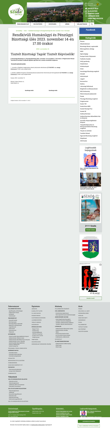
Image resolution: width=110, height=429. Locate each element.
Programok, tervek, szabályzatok (17, 348)
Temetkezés (35, 339)
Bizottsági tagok (12, 322)
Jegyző (82, 79)
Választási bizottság (13, 397)
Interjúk (82, 74)
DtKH (81, 51)
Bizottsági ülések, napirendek (89, 46)
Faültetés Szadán (85, 59)
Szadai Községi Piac (86, 109)
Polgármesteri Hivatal (14, 312)
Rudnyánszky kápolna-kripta (62, 333)
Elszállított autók (37, 311)
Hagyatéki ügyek (36, 341)
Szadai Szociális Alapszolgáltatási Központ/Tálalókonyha (17, 343)
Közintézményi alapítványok (62, 313)
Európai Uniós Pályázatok (88, 56)
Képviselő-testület (13, 320)
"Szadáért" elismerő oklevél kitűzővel (64, 324)
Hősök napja (58, 345)
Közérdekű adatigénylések (15, 356)
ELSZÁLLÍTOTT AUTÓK (37, 335)
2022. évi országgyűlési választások (18, 401)
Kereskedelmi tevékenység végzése (41, 344)
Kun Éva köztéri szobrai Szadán (63, 335)
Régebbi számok (90, 229)
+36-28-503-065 (14, 416)
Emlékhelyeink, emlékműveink (62, 337)
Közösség (52, 24)
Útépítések (83, 138)
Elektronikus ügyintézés (38, 317)
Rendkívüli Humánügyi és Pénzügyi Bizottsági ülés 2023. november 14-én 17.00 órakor (49, 30)
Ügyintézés (37, 24)
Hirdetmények (84, 66)
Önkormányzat (23, 24)
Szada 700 (83, 104)
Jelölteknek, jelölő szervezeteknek (16, 384)
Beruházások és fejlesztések (16, 360)
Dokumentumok (12, 330)
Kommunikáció (12, 373)
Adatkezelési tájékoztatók (38, 425)
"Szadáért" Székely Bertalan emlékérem (64, 322)
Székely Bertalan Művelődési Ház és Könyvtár (90, 117)
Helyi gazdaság (84, 61)
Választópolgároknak (14, 383)
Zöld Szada (83, 141)
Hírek (67, 24)
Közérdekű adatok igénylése (15, 354)
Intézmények (84, 76)
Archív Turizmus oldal (62, 416)
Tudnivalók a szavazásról (15, 386)
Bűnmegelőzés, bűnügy (87, 49)
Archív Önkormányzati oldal (64, 411)
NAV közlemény (85, 91)
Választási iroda (12, 395)
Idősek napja (59, 347)
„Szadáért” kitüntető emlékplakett (63, 321)
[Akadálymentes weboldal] (97, 4)
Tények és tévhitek (86, 131)
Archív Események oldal (63, 413)
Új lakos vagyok (36, 313)
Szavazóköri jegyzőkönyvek (15, 394)
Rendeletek (11, 314)
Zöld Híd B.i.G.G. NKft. (84, 311)
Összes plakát (91, 298)
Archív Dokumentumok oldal (64, 414)
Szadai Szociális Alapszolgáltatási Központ (19, 336)
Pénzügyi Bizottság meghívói (89, 99)
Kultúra (82, 84)
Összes (82, 41)
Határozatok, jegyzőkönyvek (15, 399)
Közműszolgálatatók (37, 332)
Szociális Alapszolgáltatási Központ (88, 121)
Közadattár (11, 358)
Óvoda (82, 96)
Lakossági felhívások (86, 86)
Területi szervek (36, 322)
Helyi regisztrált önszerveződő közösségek (65, 314)
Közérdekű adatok (13, 352)
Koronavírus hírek (83, 313)
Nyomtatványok (36, 315)
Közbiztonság (35, 330)
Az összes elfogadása (89, 421)
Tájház (57, 332)
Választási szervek (13, 381)
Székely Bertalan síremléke (62, 330)
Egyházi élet (58, 339)
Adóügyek (34, 308)
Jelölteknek (11, 392)
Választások (82, 24)
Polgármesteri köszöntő (62, 308)
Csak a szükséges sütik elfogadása (89, 425)
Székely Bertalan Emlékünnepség (63, 343)
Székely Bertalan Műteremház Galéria (64, 328)
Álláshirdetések (85, 44)
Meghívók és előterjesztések (89, 89)
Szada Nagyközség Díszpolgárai (63, 319)
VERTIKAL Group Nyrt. (37, 334)
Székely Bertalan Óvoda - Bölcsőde (17, 341)
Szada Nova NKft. (85, 106)
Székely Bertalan (85, 114)
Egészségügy (84, 54)
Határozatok (12, 328)
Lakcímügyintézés (37, 320)
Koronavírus (83, 81)
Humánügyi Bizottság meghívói (89, 71)
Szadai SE (83, 111)
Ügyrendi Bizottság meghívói (89, 136)
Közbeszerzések (12, 362)
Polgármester (84, 101)
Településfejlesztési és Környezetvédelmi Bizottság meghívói (88, 126)
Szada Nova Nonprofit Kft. (15, 365)
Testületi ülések (85, 133)
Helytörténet (84, 64)
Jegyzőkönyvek (12, 327)
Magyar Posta (35, 329)
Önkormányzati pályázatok (88, 94)
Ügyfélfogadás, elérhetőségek (16, 311)
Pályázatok (11, 332)
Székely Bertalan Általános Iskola (16, 338)
